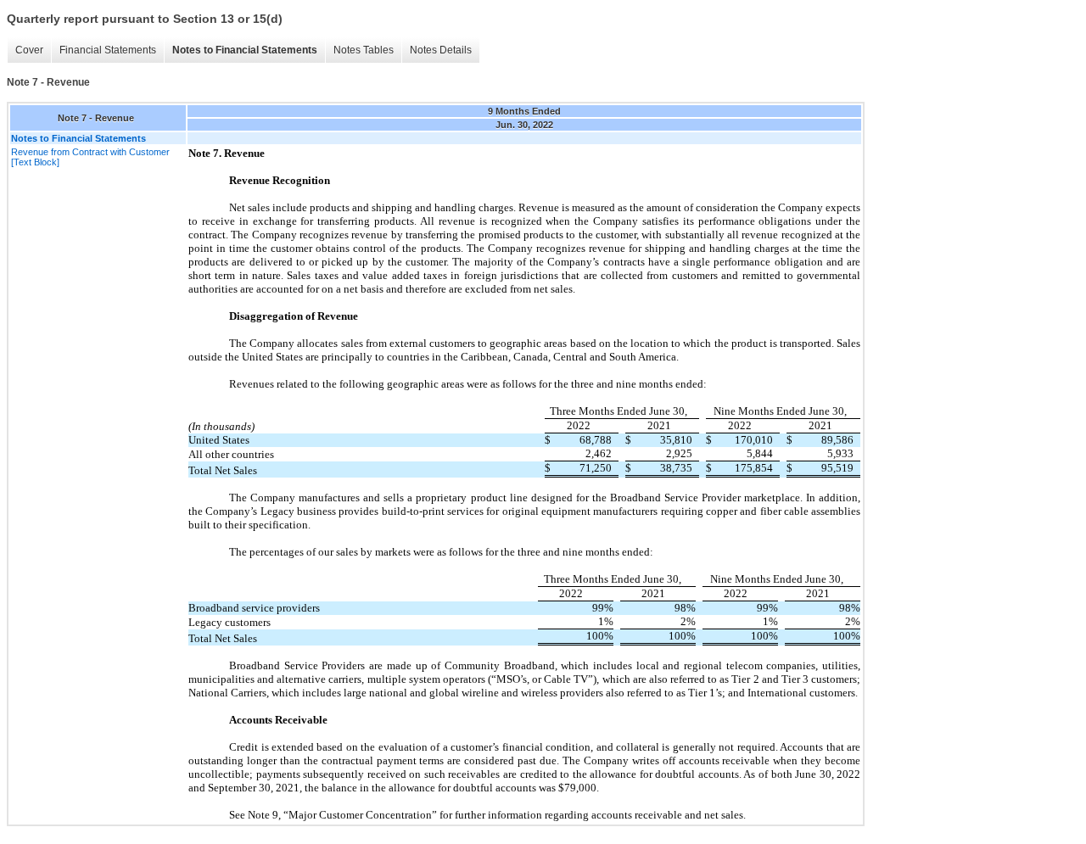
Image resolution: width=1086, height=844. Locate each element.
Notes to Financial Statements (244, 50)
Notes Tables (363, 50)
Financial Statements (107, 50)
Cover (29, 50)
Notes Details (441, 50)
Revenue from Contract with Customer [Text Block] (90, 157)
